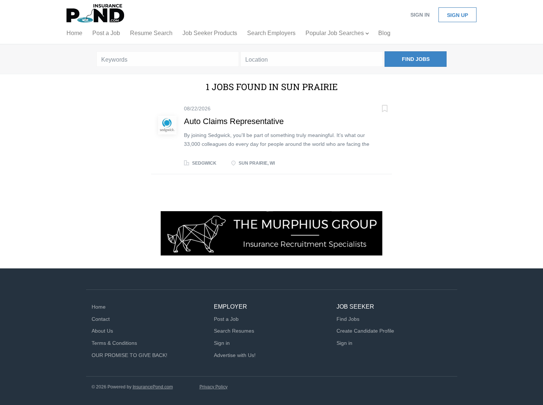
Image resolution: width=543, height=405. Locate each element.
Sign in (420, 15)
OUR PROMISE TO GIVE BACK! (129, 355)
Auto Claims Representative (234, 121)
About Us (102, 331)
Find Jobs (416, 59)
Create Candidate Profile (365, 331)
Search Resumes (234, 331)
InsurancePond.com (153, 386)
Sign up (457, 15)
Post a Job (226, 319)
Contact (101, 319)
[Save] (377, 109)
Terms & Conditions (114, 343)
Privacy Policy (213, 386)
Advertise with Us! (235, 355)
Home (99, 307)
